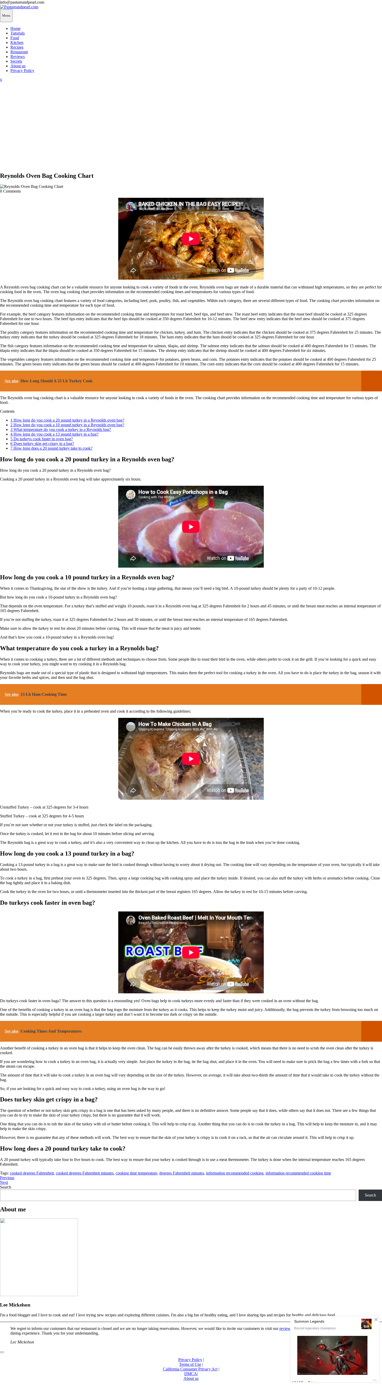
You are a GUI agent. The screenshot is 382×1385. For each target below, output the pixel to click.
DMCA (190, 1373)
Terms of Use (190, 1364)
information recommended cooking (235, 1173)
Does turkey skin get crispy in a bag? (42, 443)
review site (288, 1328)
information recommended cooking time (298, 1173)
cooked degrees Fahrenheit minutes (85, 1173)
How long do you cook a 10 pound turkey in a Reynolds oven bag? (67, 425)
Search (5, 1187)
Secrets (16, 61)
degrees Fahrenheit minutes (181, 1173)
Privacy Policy (22, 70)
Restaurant (19, 52)
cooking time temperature (136, 1173)
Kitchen (16, 42)
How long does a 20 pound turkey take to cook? (51, 448)
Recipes (16, 47)
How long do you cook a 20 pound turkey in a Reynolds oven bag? (67, 420)
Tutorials (17, 33)
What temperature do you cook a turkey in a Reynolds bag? (60, 429)
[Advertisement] (191, 130)
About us (17, 66)
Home (15, 28)
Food (14, 38)
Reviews (17, 56)
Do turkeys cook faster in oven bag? (41, 439)
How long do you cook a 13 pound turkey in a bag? (54, 434)
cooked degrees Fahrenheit (32, 1173)
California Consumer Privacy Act (190, 1369)
